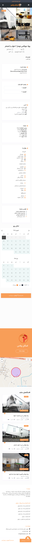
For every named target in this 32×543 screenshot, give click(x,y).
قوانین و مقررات (22, 209)
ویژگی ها (24, 148)
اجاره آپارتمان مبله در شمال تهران (24, 506)
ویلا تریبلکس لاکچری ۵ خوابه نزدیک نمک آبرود (18, 474)
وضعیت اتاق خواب (22, 84)
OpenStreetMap (24, 386)
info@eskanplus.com (23, 534)
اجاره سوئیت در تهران (26, 516)
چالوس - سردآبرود (20, 112)
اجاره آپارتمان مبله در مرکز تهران (24, 514)
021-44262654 (25, 531)
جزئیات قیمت (23, 67)
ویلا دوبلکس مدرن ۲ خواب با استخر (21, 445)
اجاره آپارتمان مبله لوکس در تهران (23, 519)
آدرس (25, 105)
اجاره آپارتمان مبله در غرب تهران (24, 508)
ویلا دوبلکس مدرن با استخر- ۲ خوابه (20, 416)
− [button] (1, 361)
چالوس (23, 111)
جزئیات (24, 126)
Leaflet (18, 386)
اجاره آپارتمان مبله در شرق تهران (24, 511)
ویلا (21, 49)
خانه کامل (9, 49)
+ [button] (1, 359)
